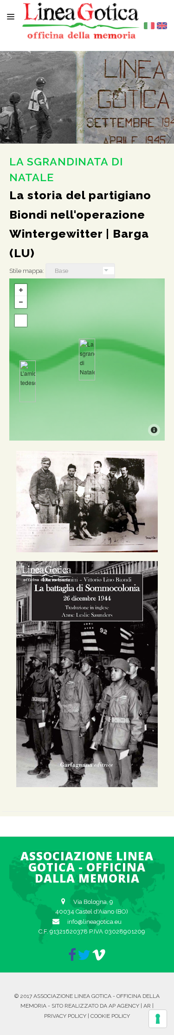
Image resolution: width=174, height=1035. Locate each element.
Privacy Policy (65, 1016)
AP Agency (124, 1006)
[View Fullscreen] (21, 321)
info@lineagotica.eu (94, 921)
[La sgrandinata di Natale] (87, 359)
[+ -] (87, 359)
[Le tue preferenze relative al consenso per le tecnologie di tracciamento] (158, 1019)
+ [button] (21, 290)
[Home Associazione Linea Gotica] (81, 31)
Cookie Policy (110, 1016)
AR (147, 1006)
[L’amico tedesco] (27, 381)
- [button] (21, 302)
